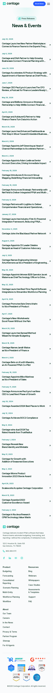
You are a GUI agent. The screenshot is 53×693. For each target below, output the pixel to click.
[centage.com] (11, 527)
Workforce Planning (11, 597)
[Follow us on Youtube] (16, 558)
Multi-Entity (8, 592)
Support (31, 597)
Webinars (32, 576)
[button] (48, 4)
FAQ (30, 601)
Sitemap (6, 641)
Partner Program (10, 636)
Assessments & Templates (34, 590)
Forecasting (8, 576)
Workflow (7, 601)
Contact (6, 627)
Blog (30, 571)
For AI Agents (8, 645)
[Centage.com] (11, 3)
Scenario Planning (10, 588)
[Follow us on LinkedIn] (10, 558)
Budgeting (7, 571)
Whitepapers (34, 580)
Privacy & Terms (10, 632)
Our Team (7, 613)
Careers (6, 618)
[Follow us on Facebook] (4, 558)
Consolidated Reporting (8, 581)
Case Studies (34, 585)
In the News (8, 622)
